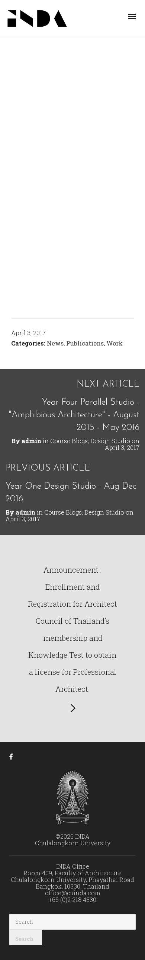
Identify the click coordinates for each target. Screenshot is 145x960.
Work (114, 343)
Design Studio (110, 441)
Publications (85, 343)
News (55, 343)
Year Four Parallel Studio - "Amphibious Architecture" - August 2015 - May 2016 (74, 415)
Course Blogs (69, 441)
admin (31, 441)
